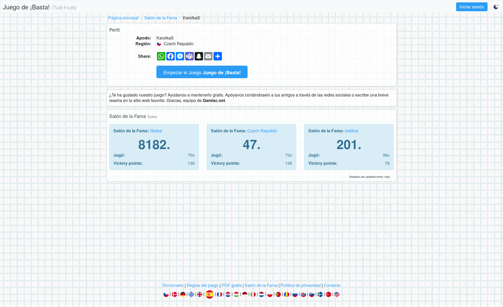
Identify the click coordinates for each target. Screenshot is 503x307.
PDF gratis (232, 285)
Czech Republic (262, 131)
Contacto (332, 285)
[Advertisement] (251, 233)
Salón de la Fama (160, 18)
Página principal (123, 18)
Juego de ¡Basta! (39, 6)
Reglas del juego (202, 285)
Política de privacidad (301, 285)
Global (156, 131)
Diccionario (173, 285)
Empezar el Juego (202, 72)
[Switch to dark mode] (496, 6)
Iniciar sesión (472, 7)
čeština (351, 131)
